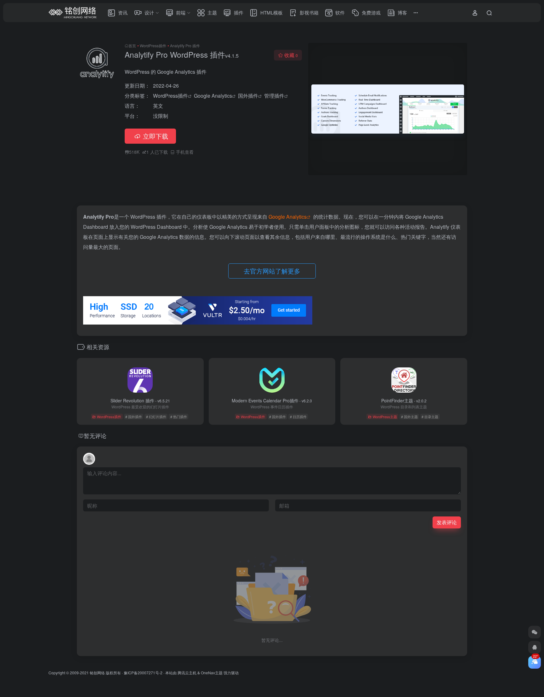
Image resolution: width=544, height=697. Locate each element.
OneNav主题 (212, 672)
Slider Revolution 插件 (140, 400)
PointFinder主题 (404, 400)
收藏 (291, 55)
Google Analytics (213, 95)
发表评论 (447, 522)
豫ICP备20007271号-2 (143, 672)
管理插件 (274, 95)
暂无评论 (95, 435)
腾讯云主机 (187, 672)
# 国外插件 (133, 416)
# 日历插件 (298, 416)
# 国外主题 (409, 416)
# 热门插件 (178, 416)
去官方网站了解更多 (272, 270)
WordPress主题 (385, 416)
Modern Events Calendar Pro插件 (272, 400)
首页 (132, 45)
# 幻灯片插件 (156, 416)
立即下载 (155, 136)
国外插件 (248, 95)
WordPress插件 (153, 45)
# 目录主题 (430, 416)
